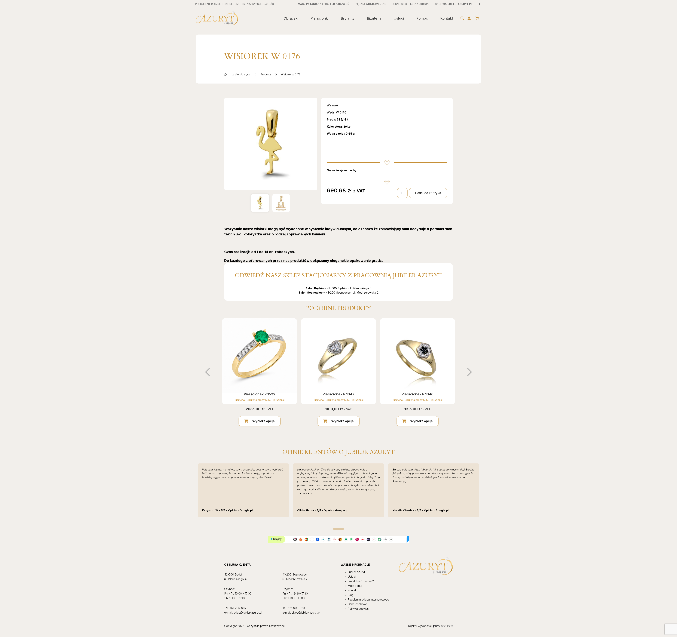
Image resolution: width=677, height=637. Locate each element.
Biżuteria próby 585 (258, 399)
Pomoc (422, 18)
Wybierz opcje (263, 421)
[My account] (469, 18)
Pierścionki (319, 18)
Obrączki (290, 18)
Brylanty (348, 18)
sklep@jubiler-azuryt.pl (453, 3)
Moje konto (355, 585)
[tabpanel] (243, 490)
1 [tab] (338, 529)
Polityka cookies (358, 608)
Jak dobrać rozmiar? (361, 581)
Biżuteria (374, 18)
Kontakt (446, 18)
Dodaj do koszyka (428, 193)
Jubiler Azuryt (356, 572)
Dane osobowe (358, 604)
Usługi (399, 18)
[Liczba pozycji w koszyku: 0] (476, 18)
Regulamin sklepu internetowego (368, 599)
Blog (350, 595)
